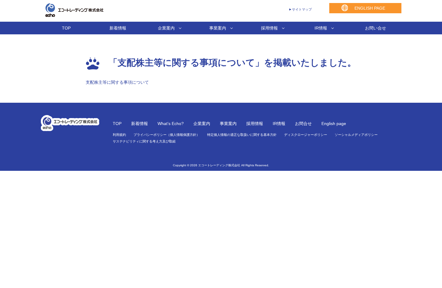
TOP (66, 28)
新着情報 (117, 28)
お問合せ (303, 123)
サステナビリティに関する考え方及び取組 (144, 141)
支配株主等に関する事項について (117, 82)
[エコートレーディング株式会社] (72, 15)
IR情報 (321, 28)
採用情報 (269, 28)
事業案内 (217, 28)
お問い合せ (375, 28)
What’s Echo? (171, 123)
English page (333, 123)
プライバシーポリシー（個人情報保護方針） (167, 134)
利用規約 (119, 134)
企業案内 (166, 28)
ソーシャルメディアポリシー (356, 134)
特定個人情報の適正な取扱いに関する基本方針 (242, 134)
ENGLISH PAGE (370, 8)
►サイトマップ (300, 9)
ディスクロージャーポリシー (305, 134)
